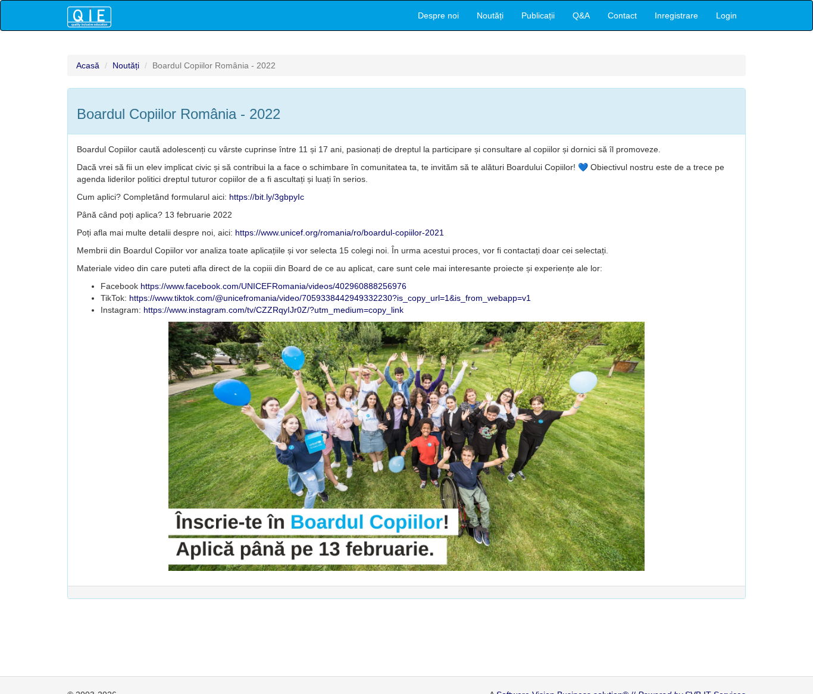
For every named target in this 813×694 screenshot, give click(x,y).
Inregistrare (676, 15)
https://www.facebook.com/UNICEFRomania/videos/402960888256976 (273, 286)
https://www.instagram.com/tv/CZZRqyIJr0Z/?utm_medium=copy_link (273, 310)
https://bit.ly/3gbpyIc (266, 197)
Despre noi (438, 15)
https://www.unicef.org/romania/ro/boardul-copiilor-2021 (339, 232)
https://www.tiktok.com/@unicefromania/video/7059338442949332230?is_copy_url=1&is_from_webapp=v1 (330, 298)
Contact (622, 15)
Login (726, 15)
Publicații (538, 15)
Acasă (87, 65)
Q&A (581, 15)
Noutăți (490, 15)
